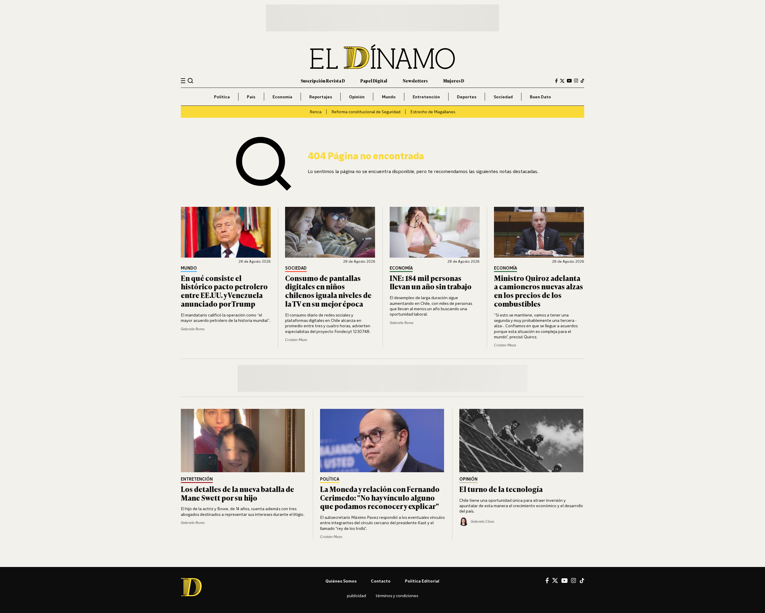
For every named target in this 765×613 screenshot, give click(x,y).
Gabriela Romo (193, 329)
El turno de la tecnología (501, 489)
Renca (316, 111)
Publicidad (356, 595)
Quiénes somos (341, 580)
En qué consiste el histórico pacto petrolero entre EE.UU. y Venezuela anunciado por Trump (224, 291)
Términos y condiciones (397, 595)
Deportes (466, 96)
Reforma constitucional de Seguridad (365, 111)
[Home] (382, 56)
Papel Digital (373, 80)
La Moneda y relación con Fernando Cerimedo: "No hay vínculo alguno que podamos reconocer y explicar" (380, 497)
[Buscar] (190, 80)
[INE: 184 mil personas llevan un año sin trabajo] (435, 232)
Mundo (389, 96)
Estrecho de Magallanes (432, 111)
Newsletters (415, 80)
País (251, 96)
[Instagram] (576, 81)
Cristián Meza (296, 339)
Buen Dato (540, 96)
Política (222, 96)
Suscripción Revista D (323, 80)
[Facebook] (556, 81)
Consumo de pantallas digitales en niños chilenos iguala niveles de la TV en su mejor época (328, 291)
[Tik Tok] (582, 580)
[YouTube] (569, 80)
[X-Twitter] (562, 81)
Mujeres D (453, 80)
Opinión (357, 96)
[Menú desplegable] (183, 80)
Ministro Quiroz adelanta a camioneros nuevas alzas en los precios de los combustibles (538, 291)
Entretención (426, 96)
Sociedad (503, 96)
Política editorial (422, 580)
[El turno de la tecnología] (521, 440)
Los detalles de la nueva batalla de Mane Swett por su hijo (237, 493)
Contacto (381, 580)
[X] (555, 580)
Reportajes (320, 96)
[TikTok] (582, 81)
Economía (282, 96)
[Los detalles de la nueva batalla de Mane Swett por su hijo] (243, 440)
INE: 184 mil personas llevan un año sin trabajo (431, 282)
